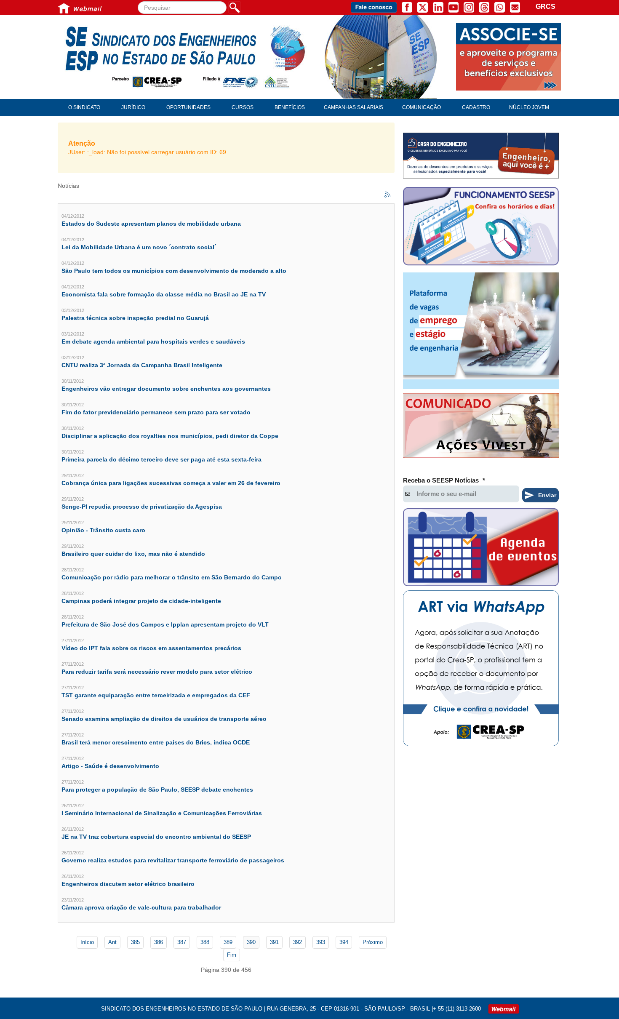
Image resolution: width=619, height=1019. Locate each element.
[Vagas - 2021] (481, 330)
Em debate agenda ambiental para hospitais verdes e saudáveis (153, 341)
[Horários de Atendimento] (481, 227)
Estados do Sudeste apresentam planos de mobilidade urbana (151, 223)
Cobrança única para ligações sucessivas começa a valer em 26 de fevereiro (170, 483)
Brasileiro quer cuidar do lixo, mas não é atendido (133, 553)
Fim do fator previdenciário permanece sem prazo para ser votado (156, 412)
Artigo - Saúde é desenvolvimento (110, 766)
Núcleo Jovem (529, 107)
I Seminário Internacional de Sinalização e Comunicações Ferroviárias (161, 813)
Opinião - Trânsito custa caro (103, 530)
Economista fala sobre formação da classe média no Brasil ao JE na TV (163, 294)
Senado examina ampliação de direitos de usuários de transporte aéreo (164, 718)
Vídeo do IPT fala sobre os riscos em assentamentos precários (151, 648)
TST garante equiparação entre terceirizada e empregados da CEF (155, 695)
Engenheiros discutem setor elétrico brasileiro (128, 883)
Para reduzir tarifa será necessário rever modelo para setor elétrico (156, 671)
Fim (231, 955)
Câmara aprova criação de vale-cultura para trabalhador (141, 907)
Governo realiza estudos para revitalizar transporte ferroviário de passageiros (172, 860)
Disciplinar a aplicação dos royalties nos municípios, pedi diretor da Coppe (169, 435)
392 (297, 942)
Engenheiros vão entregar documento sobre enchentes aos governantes (166, 388)
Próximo (373, 942)
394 (343, 942)
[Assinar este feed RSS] (387, 195)
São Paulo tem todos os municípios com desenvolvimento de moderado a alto (173, 270)
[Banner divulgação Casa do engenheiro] (481, 156)
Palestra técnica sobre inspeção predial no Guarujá (135, 318)
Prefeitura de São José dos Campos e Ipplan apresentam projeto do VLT (165, 624)
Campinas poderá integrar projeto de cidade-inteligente (141, 601)
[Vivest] (481, 427)
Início (87, 942)
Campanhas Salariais (353, 107)
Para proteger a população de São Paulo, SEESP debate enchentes (157, 789)
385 (135, 942)
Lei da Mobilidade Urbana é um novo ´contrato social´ (138, 247)
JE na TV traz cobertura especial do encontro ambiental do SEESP (156, 836)
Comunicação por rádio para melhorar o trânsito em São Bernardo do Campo (171, 577)
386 (158, 942)
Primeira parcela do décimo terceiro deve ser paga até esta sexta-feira (161, 459)
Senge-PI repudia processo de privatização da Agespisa (141, 506)
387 (181, 942)
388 (204, 942)
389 (228, 942)
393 (320, 942)
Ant (112, 942)
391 (274, 942)
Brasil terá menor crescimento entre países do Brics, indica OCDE (155, 742)
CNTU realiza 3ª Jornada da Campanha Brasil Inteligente (141, 365)
